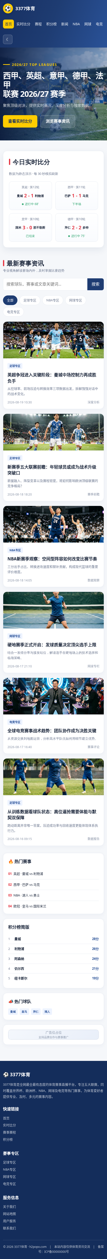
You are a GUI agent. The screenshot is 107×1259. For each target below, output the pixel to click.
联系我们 (9, 1228)
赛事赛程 (9, 1132)
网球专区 (75, 300)
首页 (8, 24)
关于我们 (9, 1206)
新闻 (64, 24)
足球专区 (29, 300)
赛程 (38, 24)
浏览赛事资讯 (58, 121)
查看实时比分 (20, 121)
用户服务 (9, 1221)
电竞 (99, 24)
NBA (76, 24)
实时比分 (23, 24)
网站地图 (9, 1213)
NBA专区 (52, 300)
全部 (10, 300)
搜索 (96, 284)
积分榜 (51, 24)
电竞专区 (13, 312)
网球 (87, 24)
